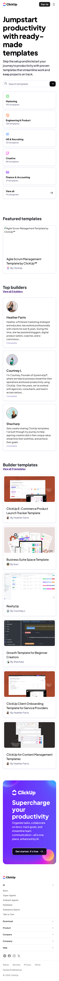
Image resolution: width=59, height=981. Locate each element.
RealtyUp (12, 606)
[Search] (52, 84)
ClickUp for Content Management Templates (29, 757)
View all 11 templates (14, 468)
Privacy (27, 964)
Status (6, 964)
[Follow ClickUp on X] (19, 956)
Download (8, 921)
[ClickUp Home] (10, 4)
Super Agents (9, 895)
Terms (37, 964)
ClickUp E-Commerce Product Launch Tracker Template (27, 511)
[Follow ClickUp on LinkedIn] (4, 956)
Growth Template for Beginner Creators (26, 655)
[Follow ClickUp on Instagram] (14, 956)
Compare (7, 934)
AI (4, 885)
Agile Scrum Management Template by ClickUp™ (23, 261)
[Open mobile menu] (54, 4)
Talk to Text (8, 914)
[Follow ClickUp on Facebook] (9, 956)
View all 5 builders (13, 291)
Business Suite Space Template (27, 559)
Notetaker (7, 905)
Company (7, 941)
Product (7, 928)
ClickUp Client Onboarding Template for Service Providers (27, 706)
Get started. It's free (26, 851)
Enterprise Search (11, 909)
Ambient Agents (10, 900)
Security (16, 964)
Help (5, 947)
